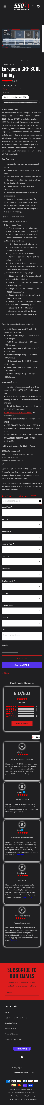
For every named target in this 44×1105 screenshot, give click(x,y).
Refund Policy (10, 1028)
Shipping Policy (11, 1023)
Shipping (4, 89)
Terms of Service (11, 1034)
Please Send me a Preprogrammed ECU (22, 103)
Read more (20, 855)
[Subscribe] (36, 992)
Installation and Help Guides (16, 1018)
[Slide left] (16, 60)
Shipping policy (29, 1096)
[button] (4, 6)
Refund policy (19, 1092)
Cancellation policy (31, 1099)
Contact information (15, 1099)
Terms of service (16, 1096)
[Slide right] (27, 60)
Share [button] (6, 673)
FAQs (7, 1013)
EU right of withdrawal (13, 1039)
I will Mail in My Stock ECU (15, 97)
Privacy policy (31, 1092)
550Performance (20, 1089)
